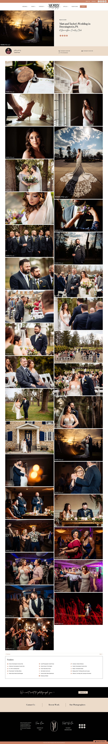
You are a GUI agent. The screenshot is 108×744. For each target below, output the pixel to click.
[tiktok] (103, 1)
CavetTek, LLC (63, 742)
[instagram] (101, 1)
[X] (63, 36)
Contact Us (30, 704)
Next (101, 654)
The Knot (68, 728)
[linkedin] (105, 1)
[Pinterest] (65, 36)
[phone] (84, 727)
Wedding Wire (68, 729)
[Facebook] (60, 36)
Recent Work (54, 704)
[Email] (67, 36)
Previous (8, 654)
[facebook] (99, 1)
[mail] (82, 727)
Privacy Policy (45, 742)
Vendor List (40, 728)
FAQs (40, 729)
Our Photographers (77, 704)
